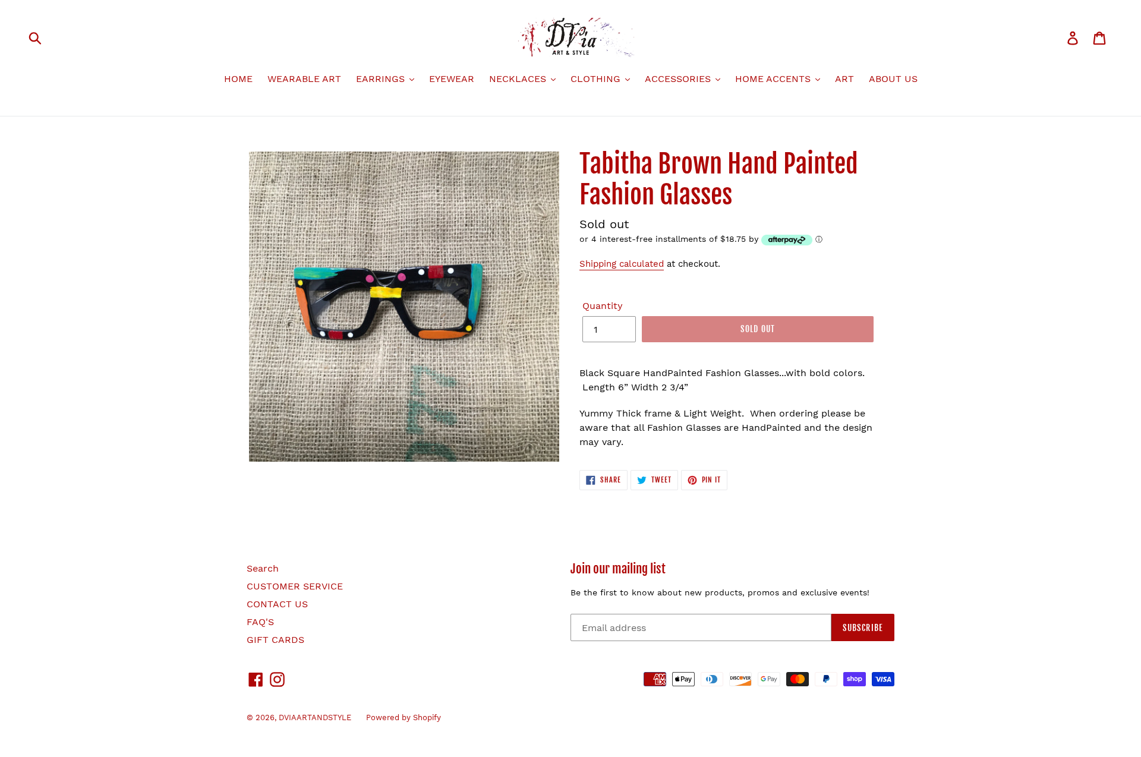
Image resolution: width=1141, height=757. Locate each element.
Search (263, 568)
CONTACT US (277, 604)
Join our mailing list (618, 569)
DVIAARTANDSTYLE (315, 717)
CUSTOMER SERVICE (295, 586)
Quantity (602, 305)
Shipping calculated (621, 263)
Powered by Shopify (403, 717)
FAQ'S (260, 621)
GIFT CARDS (275, 639)
